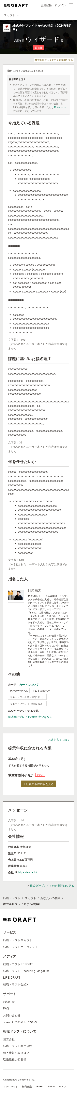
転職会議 (27, 1086)
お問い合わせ (12, 1015)
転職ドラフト (12, 898)
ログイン (60, 5)
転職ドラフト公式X (15, 984)
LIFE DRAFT (12, 977)
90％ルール (60, 107)
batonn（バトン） (58, 1086)
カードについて (29, 684)
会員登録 (46, 5)
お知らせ (9, 1002)
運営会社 (9, 1039)
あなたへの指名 (50, 898)
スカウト (30, 898)
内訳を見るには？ (59, 739)
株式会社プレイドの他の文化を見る (30, 717)
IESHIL (40, 1086)
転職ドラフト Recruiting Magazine (26, 971)
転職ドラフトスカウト (17, 940)
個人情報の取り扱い (16, 1053)
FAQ (6, 1008)
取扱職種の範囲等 (14, 1059)
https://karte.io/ (27, 872)
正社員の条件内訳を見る (38, 784)
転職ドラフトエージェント (20, 947)
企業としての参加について (20, 1022)
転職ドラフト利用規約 (17, 1046)
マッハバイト (10, 1086)
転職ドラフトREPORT (18, 964)
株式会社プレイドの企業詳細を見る (54, 59)
